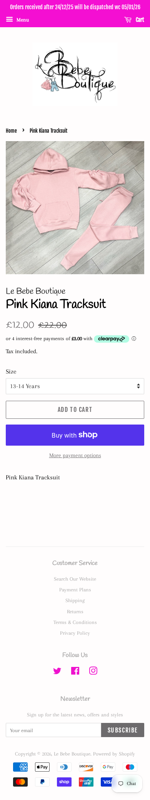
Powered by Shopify (114, 754)
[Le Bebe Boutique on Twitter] (57, 672)
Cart (139, 19)
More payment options (75, 455)
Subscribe (123, 730)
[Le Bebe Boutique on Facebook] (75, 672)
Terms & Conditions (75, 622)
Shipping (75, 600)
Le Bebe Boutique (72, 754)
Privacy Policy (75, 633)
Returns (75, 611)
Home (11, 131)
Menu (22, 20)
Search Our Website (75, 579)
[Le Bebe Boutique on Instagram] (93, 672)
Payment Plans (75, 589)
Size (11, 371)
